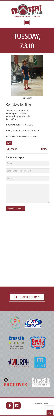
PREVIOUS (11, 149)
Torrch (45, 404)
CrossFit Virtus (27, 11)
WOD (9, 143)
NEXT (44, 149)
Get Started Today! (27, 297)
